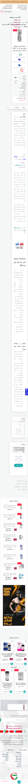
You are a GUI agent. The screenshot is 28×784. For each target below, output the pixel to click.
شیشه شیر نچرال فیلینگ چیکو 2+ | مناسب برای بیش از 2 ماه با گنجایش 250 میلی (10, 556)
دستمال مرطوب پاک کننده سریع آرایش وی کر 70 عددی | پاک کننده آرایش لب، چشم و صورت (7, 685)
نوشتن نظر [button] (19, 98)
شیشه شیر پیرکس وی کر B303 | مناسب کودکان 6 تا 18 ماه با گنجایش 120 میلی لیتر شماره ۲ (10, 506)
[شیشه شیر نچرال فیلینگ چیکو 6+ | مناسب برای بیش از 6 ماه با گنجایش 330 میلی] (21, 547)
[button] (19, 782)
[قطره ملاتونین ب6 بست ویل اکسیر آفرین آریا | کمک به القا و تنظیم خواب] (7, 647)
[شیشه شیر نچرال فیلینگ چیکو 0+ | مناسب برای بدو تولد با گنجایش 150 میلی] (21, 566)
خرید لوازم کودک (17, 487)
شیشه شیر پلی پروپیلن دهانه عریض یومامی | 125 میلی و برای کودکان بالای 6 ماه (10, 536)
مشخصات (16, 107)
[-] (27, 782)
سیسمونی (19, 481)
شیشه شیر (23, 117)
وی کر (19, 489)
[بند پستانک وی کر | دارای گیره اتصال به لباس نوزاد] (21, 676)
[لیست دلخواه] (1, 11)
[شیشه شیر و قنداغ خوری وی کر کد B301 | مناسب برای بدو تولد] (24, 707)
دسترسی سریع (23, 750)
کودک (23, 23)
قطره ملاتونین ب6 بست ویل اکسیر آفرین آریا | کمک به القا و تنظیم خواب (7, 655)
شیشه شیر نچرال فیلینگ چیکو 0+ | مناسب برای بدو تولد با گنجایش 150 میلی (10, 565)
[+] (22, 782)
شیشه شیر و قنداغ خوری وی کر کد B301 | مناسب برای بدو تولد (14, 706)
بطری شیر (25, 487)
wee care (24, 489)
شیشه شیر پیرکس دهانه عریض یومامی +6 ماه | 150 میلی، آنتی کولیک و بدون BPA (10, 575)
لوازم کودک (18, 484)
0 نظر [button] (25, 98)
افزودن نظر (18, 465)
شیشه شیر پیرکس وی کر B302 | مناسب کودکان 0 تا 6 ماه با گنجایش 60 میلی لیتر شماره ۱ (10, 516)
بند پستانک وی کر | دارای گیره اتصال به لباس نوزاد (21, 684)
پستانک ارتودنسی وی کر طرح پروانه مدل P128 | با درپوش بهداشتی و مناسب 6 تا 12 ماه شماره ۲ (10, 525)
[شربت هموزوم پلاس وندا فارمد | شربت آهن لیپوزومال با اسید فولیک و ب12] (21, 647)
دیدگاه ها (9, 107)
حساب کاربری (10, 750)
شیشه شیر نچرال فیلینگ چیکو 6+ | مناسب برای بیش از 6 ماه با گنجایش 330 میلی (10, 546)
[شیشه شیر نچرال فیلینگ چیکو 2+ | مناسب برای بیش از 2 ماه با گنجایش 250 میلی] (21, 557)
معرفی (23, 107)
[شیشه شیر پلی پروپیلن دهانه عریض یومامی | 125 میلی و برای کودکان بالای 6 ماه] (21, 537)
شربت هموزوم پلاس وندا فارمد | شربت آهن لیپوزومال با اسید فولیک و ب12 (20, 655)
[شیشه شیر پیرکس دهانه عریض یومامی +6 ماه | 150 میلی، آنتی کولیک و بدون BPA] (21, 576)
